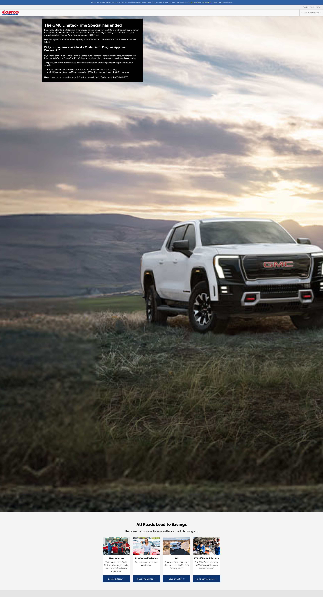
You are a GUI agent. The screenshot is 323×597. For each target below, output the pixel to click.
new (123, 32)
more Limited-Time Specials (113, 39)
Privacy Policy (207, 2)
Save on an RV (175, 578)
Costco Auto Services (310, 13)
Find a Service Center (206, 578)
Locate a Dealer (115, 578)
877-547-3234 (315, 7)
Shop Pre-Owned (145, 578)
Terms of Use (195, 2)
